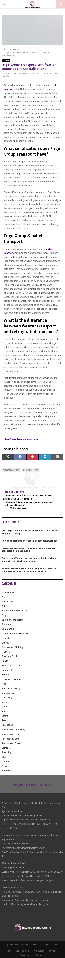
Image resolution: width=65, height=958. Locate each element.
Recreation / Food (11, 734)
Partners (51, 951)
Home (10, 951)
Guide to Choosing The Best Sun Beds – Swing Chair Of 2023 (32, 872)
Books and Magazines (13, 620)
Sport (4, 757)
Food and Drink (9, 656)
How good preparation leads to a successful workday (29, 541)
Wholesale (7, 770)
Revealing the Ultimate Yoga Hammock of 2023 (25, 876)
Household (7, 670)
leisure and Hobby (11, 688)
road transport (30, 470)
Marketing (7, 697)
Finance (6, 652)
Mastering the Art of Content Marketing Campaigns (27, 880)
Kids (4, 684)
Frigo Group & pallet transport (18, 499)
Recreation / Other (11, 738)
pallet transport (11, 470)
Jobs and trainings (11, 679)
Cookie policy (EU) (23, 951)
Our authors (39, 951)
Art (3, 597)
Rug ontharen (8, 839)
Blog (4, 615)
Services (6, 748)
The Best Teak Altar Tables (15, 843)
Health (5, 661)
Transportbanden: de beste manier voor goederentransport (31, 835)
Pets (4, 720)
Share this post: (19, 508)
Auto (4, 606)
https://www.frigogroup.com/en (21, 439)
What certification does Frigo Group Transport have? (28, 495)
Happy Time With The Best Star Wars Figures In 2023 (28, 819)
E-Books (6, 638)
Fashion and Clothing (13, 647)
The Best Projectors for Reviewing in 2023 (22, 815)
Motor (5, 706)
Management (8, 693)
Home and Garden (11, 665)
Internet (5, 674)
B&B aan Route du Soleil (13, 863)
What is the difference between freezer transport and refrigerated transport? (29, 503)
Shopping (7, 752)
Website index (26, 955)
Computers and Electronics (16, 633)
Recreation (7, 725)
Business (6, 60)
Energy (5, 642)
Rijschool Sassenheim (12, 811)
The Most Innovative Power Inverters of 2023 (24, 848)
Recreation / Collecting (13, 729)
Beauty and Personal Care (15, 610)
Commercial (8, 629)
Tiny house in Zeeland (12, 887)
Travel (5, 766)
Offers (5, 716)
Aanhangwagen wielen (13, 867)
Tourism (6, 761)
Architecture (8, 592)
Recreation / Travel (11, 743)
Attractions (7, 601)
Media (5, 702)
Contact (38, 955)
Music (5, 711)
